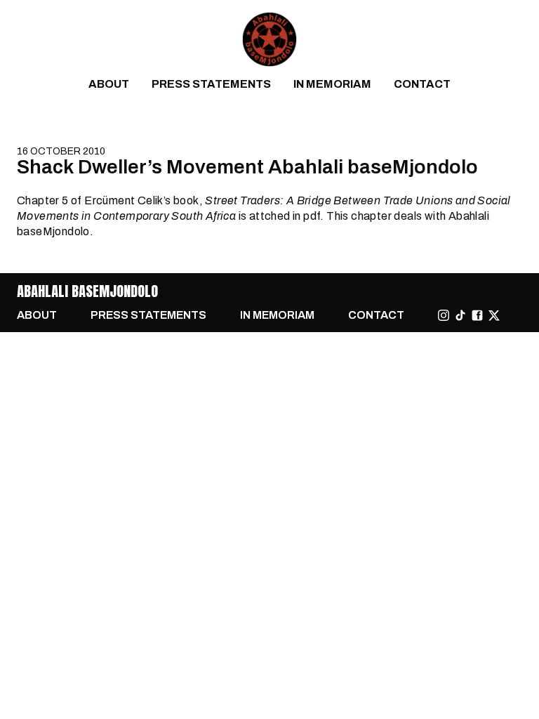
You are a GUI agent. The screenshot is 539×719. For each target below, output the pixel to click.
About (108, 84)
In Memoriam (332, 84)
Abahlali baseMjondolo (87, 291)
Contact (422, 84)
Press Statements (211, 84)
